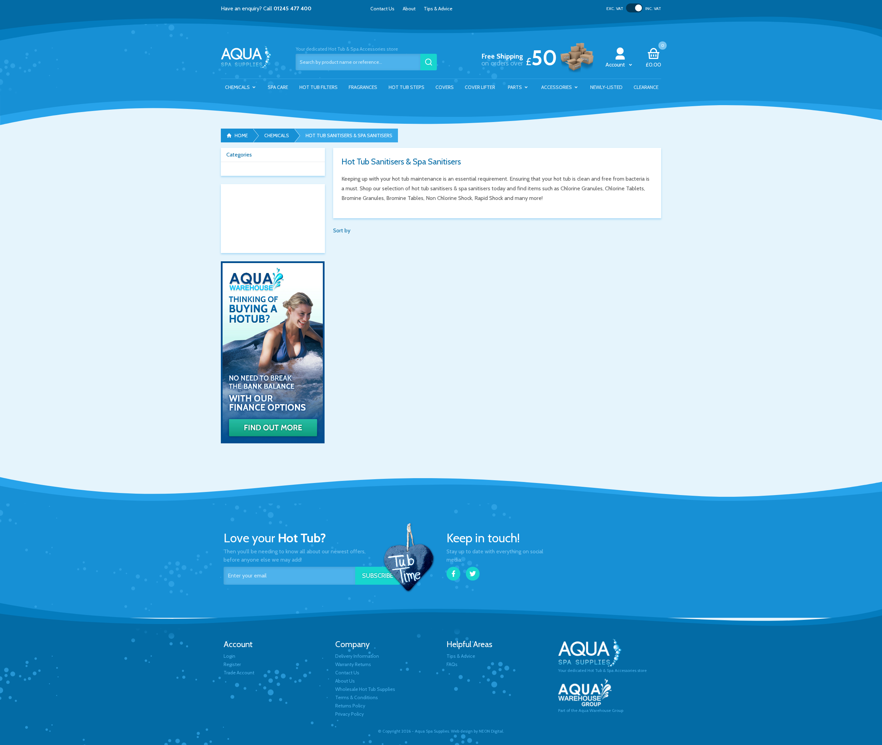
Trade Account (239, 673)
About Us (345, 681)
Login (229, 656)
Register (232, 664)
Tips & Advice (438, 9)
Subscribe (377, 576)
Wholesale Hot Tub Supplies (365, 689)
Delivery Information (357, 656)
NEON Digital (491, 731)
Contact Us (382, 9)
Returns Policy (350, 706)
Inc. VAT (653, 9)
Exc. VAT (614, 9)
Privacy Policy (349, 714)
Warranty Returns (353, 664)
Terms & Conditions (356, 697)
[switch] (634, 7)
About (409, 9)
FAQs (452, 664)
